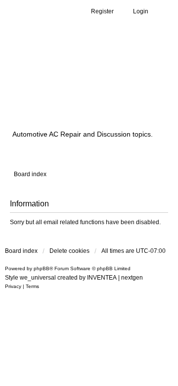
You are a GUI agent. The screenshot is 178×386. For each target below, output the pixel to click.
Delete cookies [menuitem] (69, 250)
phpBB (41, 268)
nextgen (132, 277)
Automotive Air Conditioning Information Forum (75, 86)
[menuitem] (13, 286)
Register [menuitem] (102, 11)
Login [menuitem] (140, 11)
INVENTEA (102, 277)
